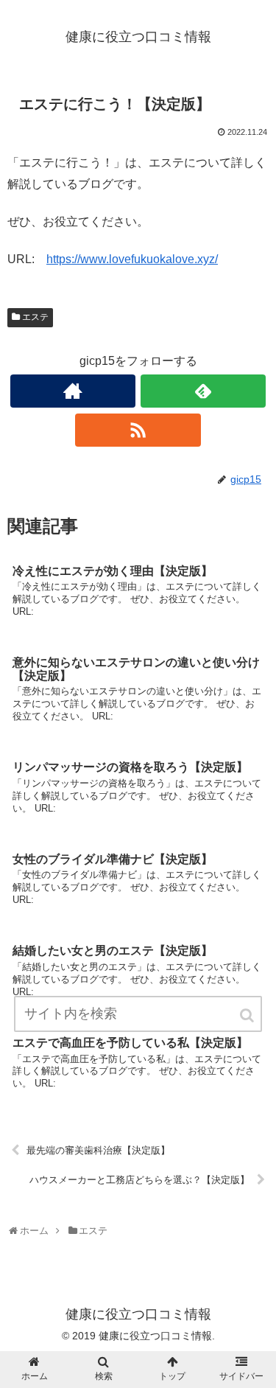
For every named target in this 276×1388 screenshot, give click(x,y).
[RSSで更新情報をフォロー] (137, 430)
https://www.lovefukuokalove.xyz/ (132, 259)
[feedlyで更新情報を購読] (203, 391)
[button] (248, 1015)
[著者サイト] (72, 391)
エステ (35, 317)
